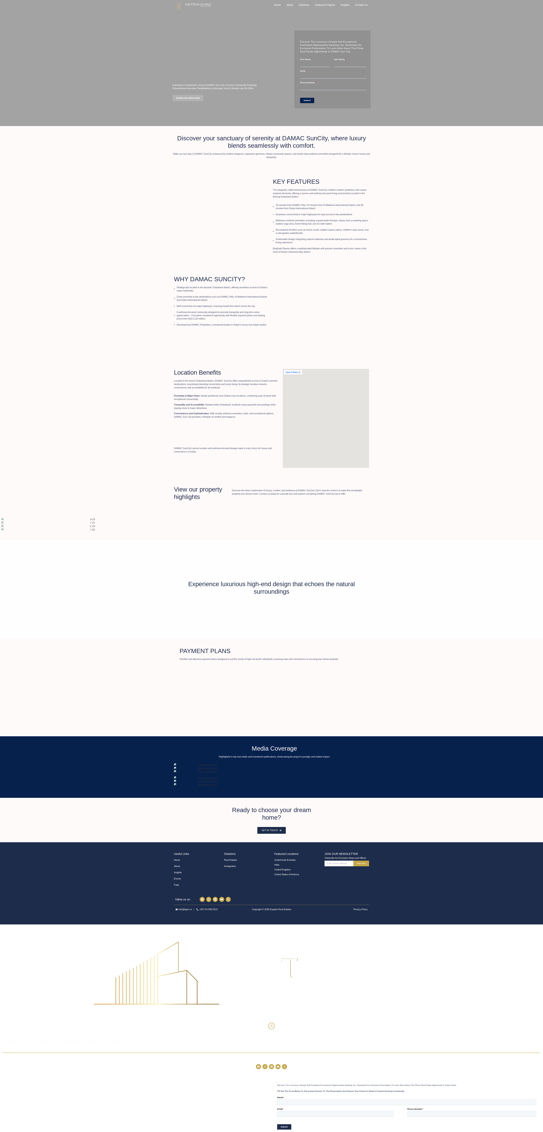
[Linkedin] (215, 899)
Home (277, 5)
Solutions (304, 5)
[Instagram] (208, 899)
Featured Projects (325, 5)
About (289, 5)
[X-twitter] (228, 899)
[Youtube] (221, 899)
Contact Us (361, 5)
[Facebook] (202, 899)
